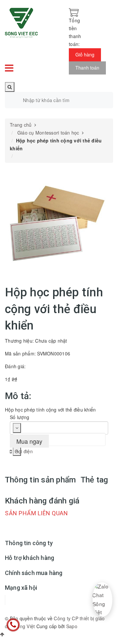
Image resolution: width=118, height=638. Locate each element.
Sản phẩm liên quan (36, 513)
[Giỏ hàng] (74, 12)
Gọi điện (24, 451)
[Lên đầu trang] (2, 634)
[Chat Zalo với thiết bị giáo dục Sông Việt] (102, 599)
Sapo (71, 626)
